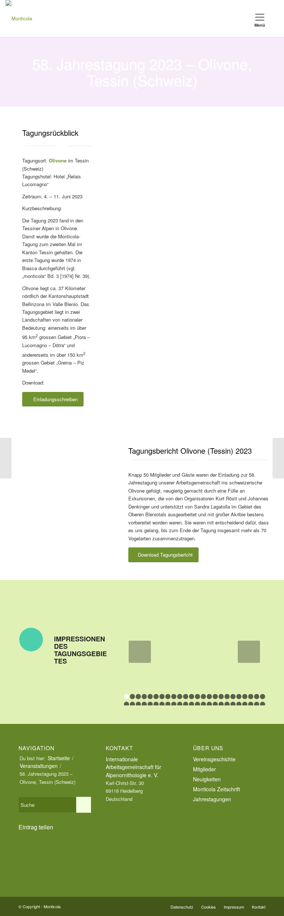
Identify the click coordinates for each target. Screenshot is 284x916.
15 (209, 696)
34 (179, 704)
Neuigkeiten (207, 779)
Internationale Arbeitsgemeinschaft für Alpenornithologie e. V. (133, 767)
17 (221, 696)
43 (233, 704)
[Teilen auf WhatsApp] (53, 847)
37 (197, 704)
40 (215, 704)
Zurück (140, 652)
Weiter (249, 652)
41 (221, 704)
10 (179, 696)
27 (138, 704)
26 (132, 704)
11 (185, 696)
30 (156, 704)
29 (150, 704)
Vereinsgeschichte (214, 759)
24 (262, 696)
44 (238, 704)
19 (233, 696)
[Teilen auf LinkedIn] (75, 847)
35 (185, 704)
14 (203, 696)
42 (227, 704)
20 (238, 696)
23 (256, 696)
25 (126, 704)
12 (191, 696)
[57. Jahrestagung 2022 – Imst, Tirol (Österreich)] (5, 458)
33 (173, 704)
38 (203, 704)
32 (167, 704)
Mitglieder (204, 769)
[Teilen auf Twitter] (30, 847)
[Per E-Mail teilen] (53, 865)
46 (250, 704)
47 (256, 704)
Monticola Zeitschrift (216, 789)
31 (162, 704)
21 (244, 696)
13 (197, 696)
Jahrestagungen (212, 799)
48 (262, 704)
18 (227, 696)
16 (215, 696)
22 (250, 696)
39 (209, 704)
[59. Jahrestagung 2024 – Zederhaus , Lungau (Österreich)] (278, 458)
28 (144, 704)
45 (244, 704)
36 (191, 704)
